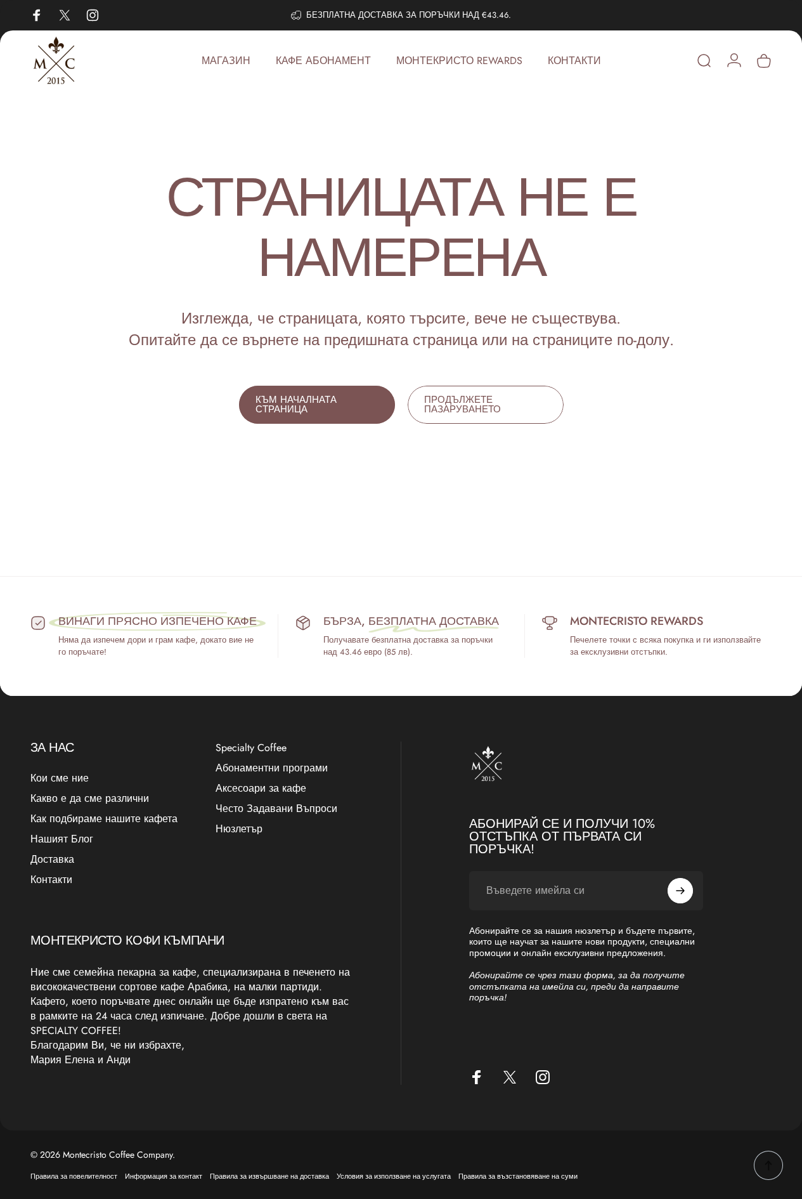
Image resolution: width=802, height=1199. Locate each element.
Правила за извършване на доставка (269, 1176)
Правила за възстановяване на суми (518, 1176)
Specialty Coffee (251, 748)
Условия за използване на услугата (394, 1176)
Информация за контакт (163, 1176)
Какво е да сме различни (89, 798)
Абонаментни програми (272, 768)
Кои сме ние (59, 778)
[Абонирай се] (680, 890)
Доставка (52, 859)
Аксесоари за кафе (261, 788)
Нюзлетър (239, 829)
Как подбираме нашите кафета (104, 819)
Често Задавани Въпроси (276, 809)
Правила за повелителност (73, 1176)
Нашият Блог (61, 839)
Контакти (51, 880)
